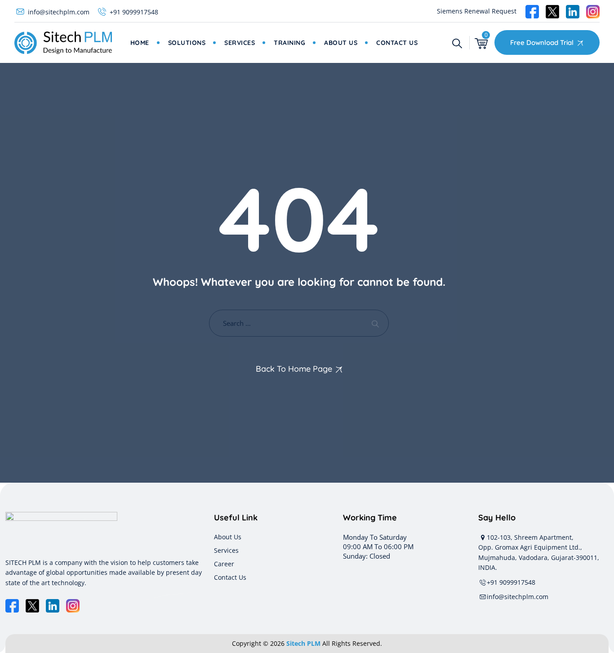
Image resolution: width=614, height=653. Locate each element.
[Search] (457, 42)
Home (139, 43)
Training (289, 43)
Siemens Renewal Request (476, 11)
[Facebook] (12, 606)
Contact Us (397, 43)
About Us (340, 43)
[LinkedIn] (52, 606)
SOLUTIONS (187, 43)
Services (239, 43)
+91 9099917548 (134, 12)
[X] (32, 606)
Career (224, 564)
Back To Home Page (294, 369)
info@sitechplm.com (58, 12)
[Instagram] (73, 606)
